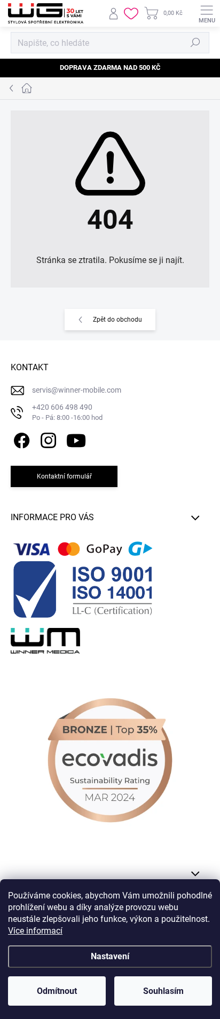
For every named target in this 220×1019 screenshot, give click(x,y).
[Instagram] (46, 438)
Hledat (195, 42)
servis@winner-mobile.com (76, 390)
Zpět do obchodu (117, 319)
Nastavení (110, 956)
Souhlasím (163, 991)
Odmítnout (57, 991)
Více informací (35, 931)
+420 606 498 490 (67, 412)
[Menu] (206, 13)
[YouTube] (76, 438)
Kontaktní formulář (64, 476)
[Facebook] (20, 438)
